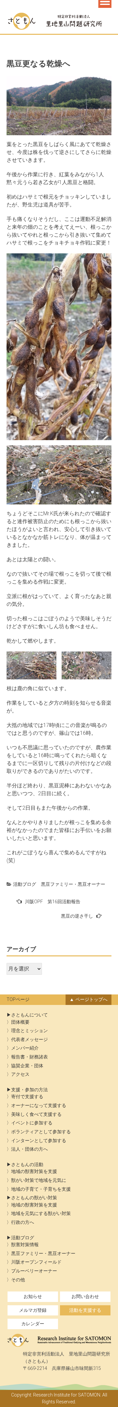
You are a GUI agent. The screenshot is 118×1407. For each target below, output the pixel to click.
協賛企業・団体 (27, 1066)
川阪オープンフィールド (36, 1262)
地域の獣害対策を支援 (34, 1171)
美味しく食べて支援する (36, 1114)
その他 (18, 1280)
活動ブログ (24, 884)
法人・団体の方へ (29, 1149)
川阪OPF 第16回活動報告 (52, 901)
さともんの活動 (27, 1164)
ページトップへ (91, 999)
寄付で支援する (27, 1096)
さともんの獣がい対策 (34, 1198)
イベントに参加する (31, 1123)
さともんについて (29, 1015)
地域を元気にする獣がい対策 (41, 1213)
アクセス (20, 1074)
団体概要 (20, 1022)
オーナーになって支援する (38, 1105)
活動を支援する (85, 1310)
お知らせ (33, 1296)
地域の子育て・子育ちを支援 (41, 1189)
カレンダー (32, 1324)
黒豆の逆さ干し (77, 916)
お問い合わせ (85, 1296)
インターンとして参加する (38, 1140)
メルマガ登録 (33, 1310)
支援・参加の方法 (29, 1090)
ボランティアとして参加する (41, 1132)
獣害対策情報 (25, 1244)
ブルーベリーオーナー (34, 1271)
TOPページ (18, 999)
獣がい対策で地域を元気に (38, 1180)
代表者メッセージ (29, 1039)
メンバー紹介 (25, 1048)
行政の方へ (22, 1222)
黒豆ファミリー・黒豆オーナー (73, 884)
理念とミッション (29, 1031)
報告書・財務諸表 (29, 1057)
